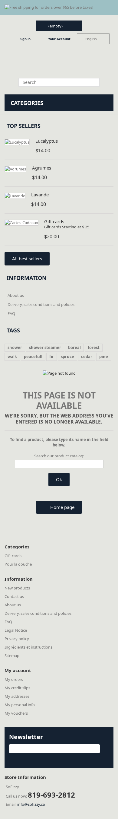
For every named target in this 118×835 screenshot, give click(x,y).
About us (16, 295)
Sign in (25, 39)
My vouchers (16, 713)
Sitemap (12, 655)
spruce (67, 356)
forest (94, 347)
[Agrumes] (15, 169)
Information (27, 277)
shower (15, 347)
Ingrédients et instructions (28, 647)
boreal (74, 347)
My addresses (17, 696)
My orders (14, 679)
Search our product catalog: (59, 456)
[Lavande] (15, 196)
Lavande (40, 195)
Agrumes (41, 168)
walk (12, 356)
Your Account (59, 39)
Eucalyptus (46, 141)
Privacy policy (17, 638)
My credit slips (17, 687)
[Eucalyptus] (17, 142)
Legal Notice (16, 630)
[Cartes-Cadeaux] (21, 223)
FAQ (11, 313)
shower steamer (45, 347)
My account (18, 670)
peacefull (33, 356)
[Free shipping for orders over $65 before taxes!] (59, 8)
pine (103, 356)
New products (17, 588)
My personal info (20, 704)
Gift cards (54, 221)
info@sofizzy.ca (31, 804)
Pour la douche (18, 564)
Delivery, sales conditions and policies (41, 304)
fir (51, 356)
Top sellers (24, 125)
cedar (86, 356)
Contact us (14, 596)
